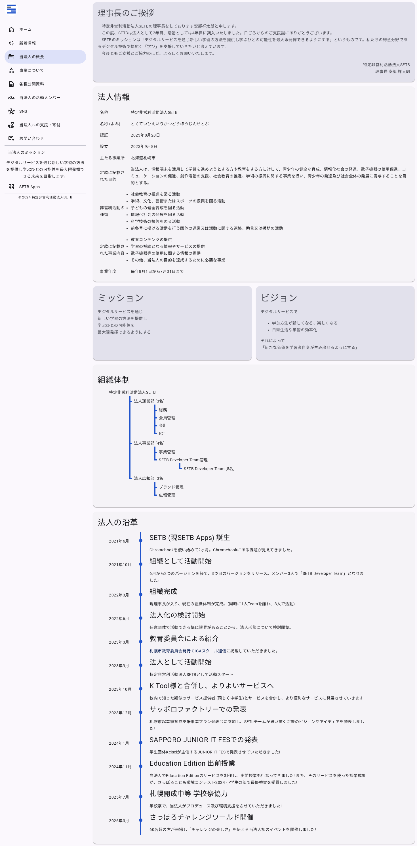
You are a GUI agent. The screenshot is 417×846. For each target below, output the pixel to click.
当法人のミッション (26, 152)
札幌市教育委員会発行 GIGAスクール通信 (187, 651)
